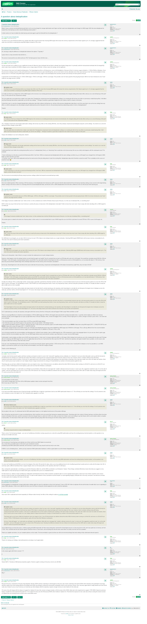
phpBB (66, 613)
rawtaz (111, 82)
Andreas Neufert (7, 377)
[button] (140, 20)
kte (110, 547)
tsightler (5, 38)
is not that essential (63, 494)
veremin (111, 209)
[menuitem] (138, 9)
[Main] (8, 3)
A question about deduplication (14, 16)
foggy (5, 113)
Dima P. (111, 421)
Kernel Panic (112, 480)
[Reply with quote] (105, 25)
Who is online (5, 602)
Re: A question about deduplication (10, 37)
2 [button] (138, 20)
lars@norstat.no (113, 24)
